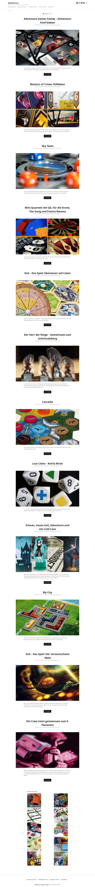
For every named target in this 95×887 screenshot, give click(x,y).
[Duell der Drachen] (61, 859)
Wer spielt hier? (43, 6)
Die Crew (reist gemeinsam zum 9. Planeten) (47, 750)
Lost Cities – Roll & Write (47, 463)
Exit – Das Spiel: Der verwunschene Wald (47, 683)
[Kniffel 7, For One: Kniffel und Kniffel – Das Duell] (61, 815)
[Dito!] (34, 815)
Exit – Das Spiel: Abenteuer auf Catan (47, 273)
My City (47, 592)
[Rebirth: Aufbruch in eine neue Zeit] (34, 800)
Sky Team (47, 146)
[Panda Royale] (61, 800)
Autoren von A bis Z (33, 6)
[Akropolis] (61, 829)
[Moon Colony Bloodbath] (34, 829)
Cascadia (47, 402)
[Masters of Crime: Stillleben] (34, 859)
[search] (86, 3)
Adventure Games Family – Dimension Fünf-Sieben (47, 48)
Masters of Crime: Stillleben (47, 84)
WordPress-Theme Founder (41, 884)
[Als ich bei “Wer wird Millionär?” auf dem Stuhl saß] (61, 844)
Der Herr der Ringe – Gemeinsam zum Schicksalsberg (47, 363)
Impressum (50, 6)
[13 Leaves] (34, 844)
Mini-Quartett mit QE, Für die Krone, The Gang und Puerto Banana (47, 236)
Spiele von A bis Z (12, 6)
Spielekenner (13, 3)
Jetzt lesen (48, 75)
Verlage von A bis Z (22, 6)
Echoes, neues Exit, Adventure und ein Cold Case (47, 554)
